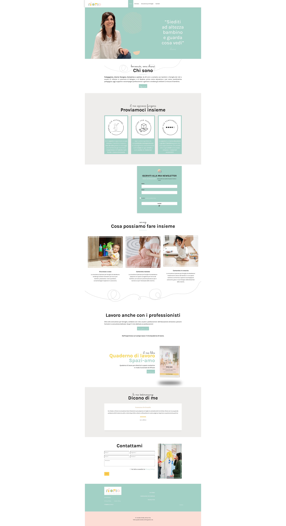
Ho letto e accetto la (143, 469)
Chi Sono (136, 3)
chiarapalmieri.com (143, 328)
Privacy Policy (149, 469)
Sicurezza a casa (105, 271)
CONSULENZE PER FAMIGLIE (147, 496)
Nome (143, 183)
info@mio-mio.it (108, 504)
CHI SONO (152, 492)
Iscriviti (159, 203)
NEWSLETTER (151, 499)
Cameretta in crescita (181, 270)
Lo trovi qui (151, 371)
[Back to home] (94, 3)
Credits (181, 505)
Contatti (158, 3)
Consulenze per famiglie (147, 3)
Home (130, 3)
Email (143, 189)
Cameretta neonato (143, 271)
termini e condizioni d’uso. (150, 198)
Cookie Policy (117, 501)
